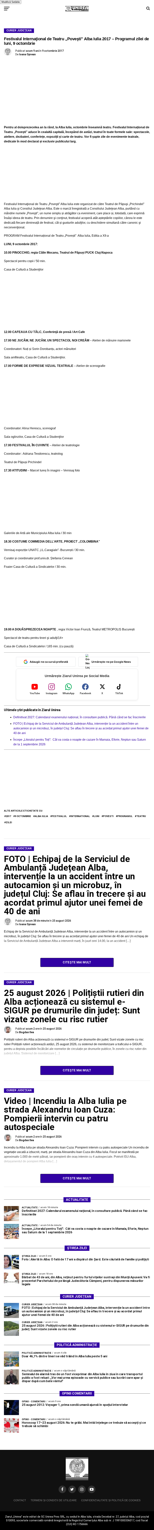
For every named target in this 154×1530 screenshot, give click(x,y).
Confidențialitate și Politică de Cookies (110, 1500)
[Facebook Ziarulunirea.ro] (62, 1489)
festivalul (59, 816)
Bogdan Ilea (26, 1032)
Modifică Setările (11, 2)
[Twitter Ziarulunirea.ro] (72, 1489)
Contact (20, 1500)
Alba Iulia (41, 816)
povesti (108, 816)
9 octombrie (23, 816)
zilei (9, 822)
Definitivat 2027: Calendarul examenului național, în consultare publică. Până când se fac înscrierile (79, 717)
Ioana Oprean (27, 54)
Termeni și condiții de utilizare (54, 1500)
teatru (141, 816)
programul (125, 816)
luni (96, 816)
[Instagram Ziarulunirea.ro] (82, 1489)
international (80, 816)
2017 (8, 816)
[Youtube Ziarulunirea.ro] (91, 1489)
